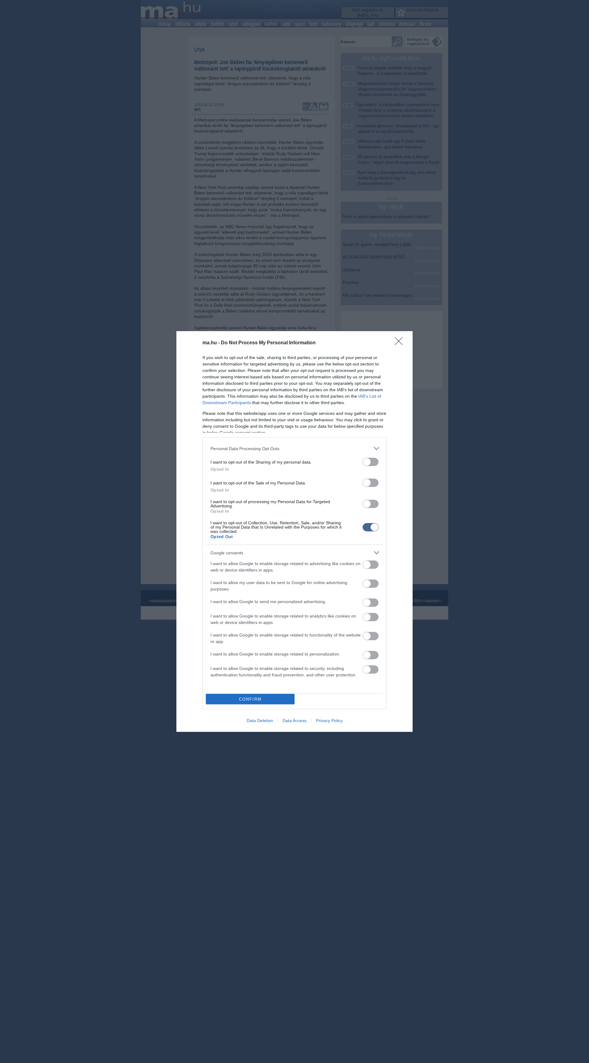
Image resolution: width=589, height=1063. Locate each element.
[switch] (371, 462)
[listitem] (294, 448)
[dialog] (294, 531)
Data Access (294, 720)
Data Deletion (260, 720)
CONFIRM (250, 699)
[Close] (400, 343)
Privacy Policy (329, 720)
